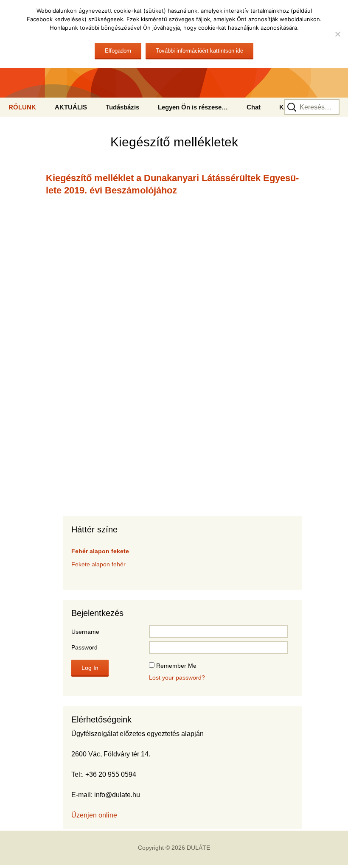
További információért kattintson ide (199, 51)
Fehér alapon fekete (100, 551)
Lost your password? (177, 677)
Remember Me (176, 665)
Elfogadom (118, 51)
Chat (254, 107)
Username (85, 631)
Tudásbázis (122, 107)
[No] (337, 34)
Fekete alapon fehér (98, 564)
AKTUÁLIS (71, 107)
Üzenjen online (94, 815)
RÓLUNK (22, 107)
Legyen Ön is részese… (193, 107)
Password (84, 647)
